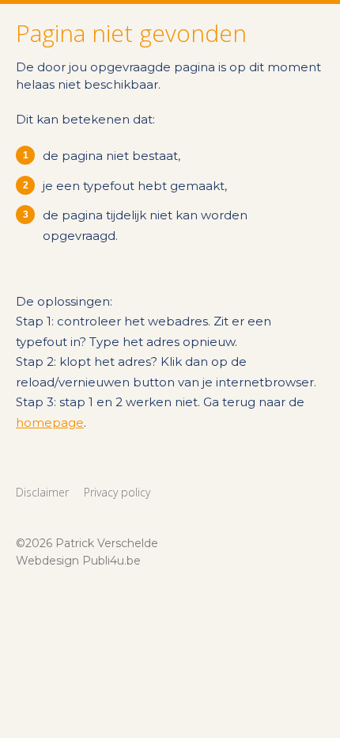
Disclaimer (42, 492)
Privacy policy (117, 492)
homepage (50, 422)
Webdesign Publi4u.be (78, 561)
